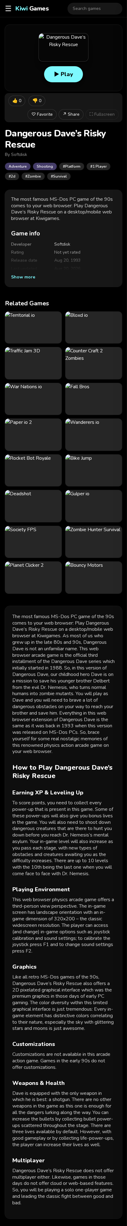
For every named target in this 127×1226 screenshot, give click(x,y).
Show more (23, 277)
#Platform (71, 166)
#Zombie (33, 176)
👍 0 (16, 101)
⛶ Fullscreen (102, 114)
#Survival (59, 176)
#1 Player (98, 166)
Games (32, 8)
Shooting (45, 166)
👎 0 (36, 101)
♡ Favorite (42, 114)
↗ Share (71, 114)
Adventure (18, 166)
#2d (12, 176)
